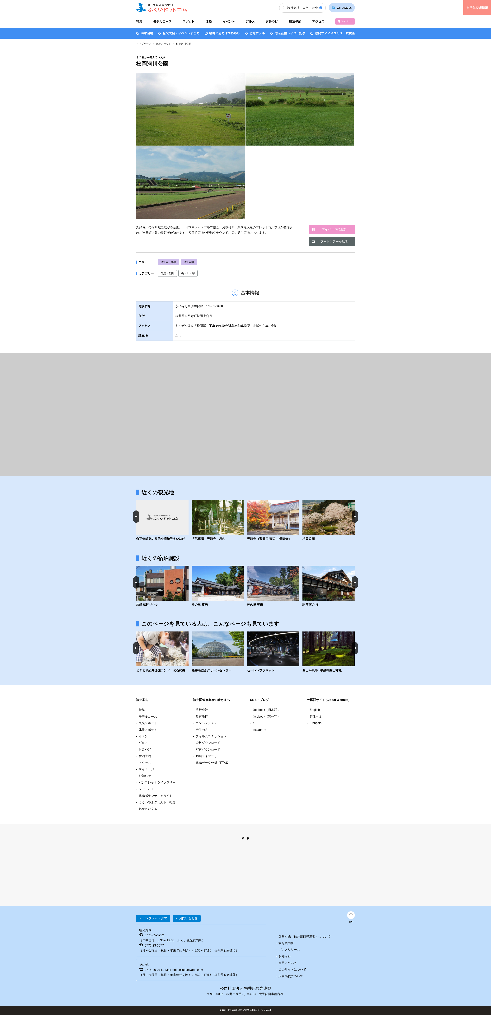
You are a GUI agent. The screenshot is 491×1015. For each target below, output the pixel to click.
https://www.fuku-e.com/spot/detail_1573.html (273, 520)
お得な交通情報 (477, 8)
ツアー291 (146, 789)
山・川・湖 (188, 273)
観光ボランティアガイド (155, 795)
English (315, 709)
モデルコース (162, 21)
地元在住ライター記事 (290, 33)
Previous (136, 516)
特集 (139, 21)
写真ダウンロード (208, 749)
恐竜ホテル (257, 33)
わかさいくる (148, 808)
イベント (229, 21)
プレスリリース (289, 949)
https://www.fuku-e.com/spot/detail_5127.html (162, 520)
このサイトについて (292, 969)
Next (355, 516)
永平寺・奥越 (168, 261)
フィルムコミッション (211, 736)
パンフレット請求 (154, 918)
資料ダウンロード (208, 742)
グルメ (250, 21)
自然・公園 (167, 273)
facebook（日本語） (266, 709)
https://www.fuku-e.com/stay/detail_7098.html (328, 586)
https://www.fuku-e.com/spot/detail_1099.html (218, 520)
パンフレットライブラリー (157, 782)
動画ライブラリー (208, 756)
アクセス (318, 21)
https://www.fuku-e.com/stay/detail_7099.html (273, 586)
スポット (188, 21)
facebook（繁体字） (266, 716)
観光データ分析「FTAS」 (213, 762)
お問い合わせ (188, 918)
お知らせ (145, 775)
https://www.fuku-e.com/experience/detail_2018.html (162, 652)
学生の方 (202, 729)
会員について (287, 963)
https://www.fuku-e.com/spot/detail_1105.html (328, 652)
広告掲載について (290, 976)
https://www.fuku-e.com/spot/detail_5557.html (273, 652)
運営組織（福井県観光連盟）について (304, 936)
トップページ (143, 43)
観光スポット (163, 43)
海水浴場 (147, 33)
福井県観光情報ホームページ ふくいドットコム (161, 7)
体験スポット (148, 729)
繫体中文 (316, 716)
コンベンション (206, 723)
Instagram (259, 729)
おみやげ (272, 21)
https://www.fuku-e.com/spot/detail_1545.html (328, 520)
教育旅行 (202, 716)
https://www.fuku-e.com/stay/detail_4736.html (218, 586)
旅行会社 (202, 709)
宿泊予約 (295, 21)
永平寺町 (188, 261)
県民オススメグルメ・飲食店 (335, 33)
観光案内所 (286, 943)
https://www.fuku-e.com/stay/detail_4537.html (162, 586)
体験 (209, 21)
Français (315, 723)
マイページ (347, 21)
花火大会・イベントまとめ (181, 33)
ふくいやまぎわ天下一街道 (157, 802)
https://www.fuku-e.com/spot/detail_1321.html (218, 652)
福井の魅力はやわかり (224, 33)
